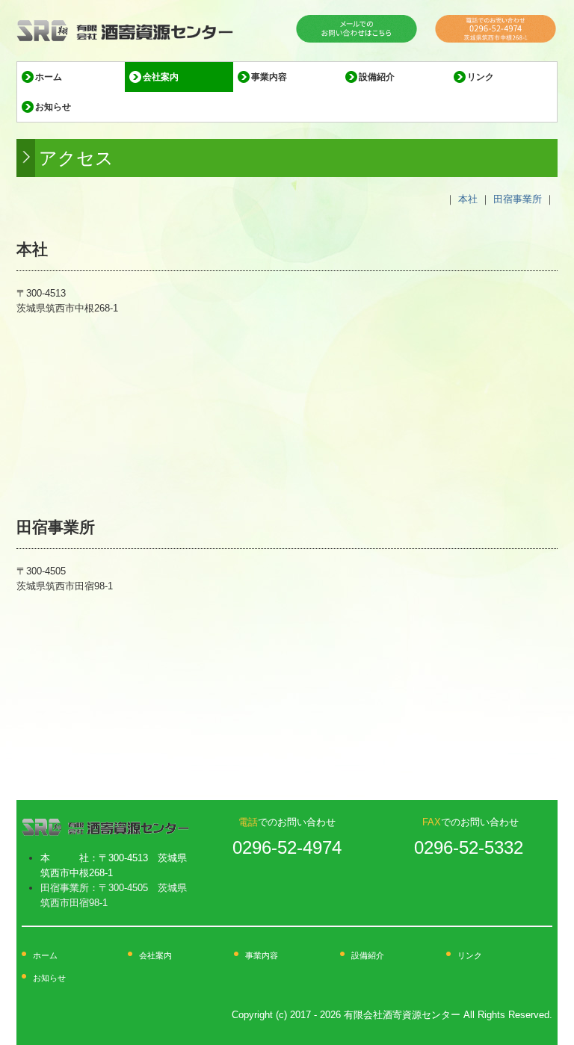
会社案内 (161, 77)
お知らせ (53, 107)
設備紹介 (377, 77)
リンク (480, 77)
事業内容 (269, 77)
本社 (468, 199)
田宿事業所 (517, 199)
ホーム (48, 77)
